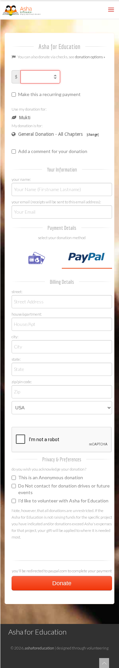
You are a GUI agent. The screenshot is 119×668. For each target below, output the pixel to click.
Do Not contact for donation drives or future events (64, 489)
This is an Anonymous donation (50, 477)
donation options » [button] (90, 56)
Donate (61, 583)
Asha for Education (37, 631)
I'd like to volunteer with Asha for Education (63, 500)
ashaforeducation (39, 647)
